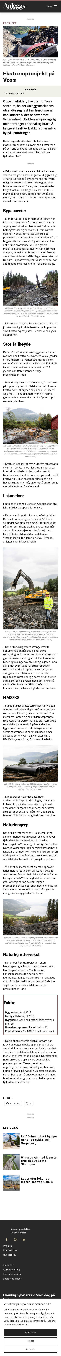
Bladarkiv (8, 1265)
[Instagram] (15, 1239)
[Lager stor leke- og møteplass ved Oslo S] (11, 1183)
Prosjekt (9, 23)
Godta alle (30, 1332)
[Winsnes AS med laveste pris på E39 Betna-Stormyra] (11, 1162)
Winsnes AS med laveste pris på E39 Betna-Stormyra (39, 1161)
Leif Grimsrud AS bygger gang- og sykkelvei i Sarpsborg (39, 1140)
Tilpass (30, 1340)
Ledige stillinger (12, 1278)
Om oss (7, 1245)
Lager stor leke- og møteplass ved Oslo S (37, 1180)
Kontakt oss (10, 1250)
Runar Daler (31, 89)
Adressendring (11, 1269)
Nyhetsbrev (9, 1254)
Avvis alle (30, 1349)
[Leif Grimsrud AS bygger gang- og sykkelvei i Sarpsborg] (11, 1141)
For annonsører (12, 1274)
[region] (30, 1327)
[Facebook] (6, 1239)
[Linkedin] (23, 1239)
